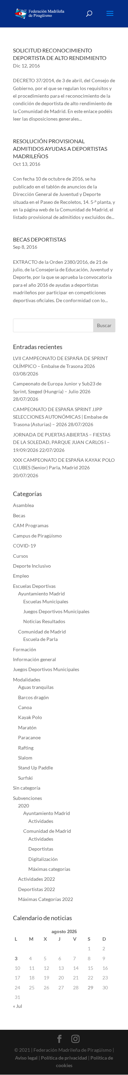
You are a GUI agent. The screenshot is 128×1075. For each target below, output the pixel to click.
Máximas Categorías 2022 (45, 899)
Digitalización (43, 859)
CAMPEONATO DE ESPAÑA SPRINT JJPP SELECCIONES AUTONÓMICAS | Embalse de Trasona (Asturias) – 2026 (60, 417)
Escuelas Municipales (45, 601)
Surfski (25, 778)
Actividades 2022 (36, 879)
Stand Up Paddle (35, 767)
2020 (23, 805)
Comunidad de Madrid (42, 631)
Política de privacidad (64, 1058)
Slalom (25, 758)
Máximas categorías (49, 869)
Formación (24, 649)
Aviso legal (26, 1058)
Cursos (20, 556)
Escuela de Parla (40, 639)
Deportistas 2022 (36, 889)
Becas (19, 515)
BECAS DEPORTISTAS (39, 239)
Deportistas (40, 849)
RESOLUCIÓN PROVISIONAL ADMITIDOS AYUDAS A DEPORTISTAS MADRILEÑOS (60, 149)
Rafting (25, 748)
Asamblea (23, 505)
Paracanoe (29, 737)
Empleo (21, 576)
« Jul (17, 1006)
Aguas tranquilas (36, 687)
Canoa (25, 707)
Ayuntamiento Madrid (41, 593)
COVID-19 (24, 545)
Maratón (27, 727)
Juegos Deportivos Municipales (56, 611)
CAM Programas (30, 525)
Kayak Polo (30, 717)
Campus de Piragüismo (37, 536)
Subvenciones (27, 798)
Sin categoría (26, 788)
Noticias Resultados (44, 621)
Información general (34, 659)
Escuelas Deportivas (34, 586)
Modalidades (26, 679)
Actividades (40, 821)
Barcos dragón (33, 697)
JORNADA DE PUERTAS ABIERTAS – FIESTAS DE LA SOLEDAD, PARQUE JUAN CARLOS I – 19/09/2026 (61, 442)
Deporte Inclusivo (32, 566)
